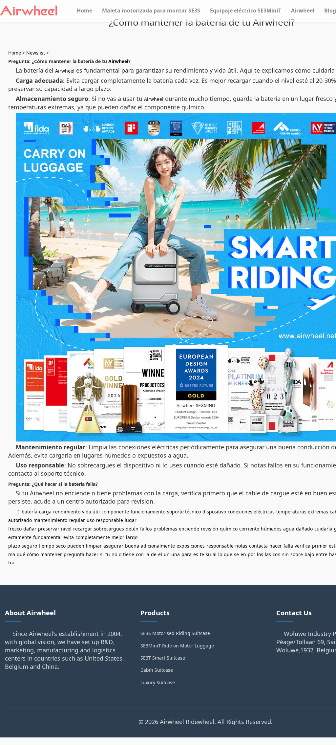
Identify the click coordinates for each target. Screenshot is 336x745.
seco (61, 546)
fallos (146, 529)
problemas (165, 529)
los (260, 554)
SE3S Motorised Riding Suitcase (175, 633)
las (268, 554)
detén (132, 529)
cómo (33, 554)
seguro (29, 546)
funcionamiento (148, 511)
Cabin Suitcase (156, 670)
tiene (128, 554)
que (228, 554)
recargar (82, 529)
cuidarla (323, 529)
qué (21, 554)
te (202, 554)
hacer (275, 546)
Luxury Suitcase (157, 682)
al (215, 554)
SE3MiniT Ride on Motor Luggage (177, 646)
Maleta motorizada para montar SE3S (151, 10)
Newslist (35, 53)
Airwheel (302, 10)
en (243, 554)
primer (319, 546)
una (175, 554)
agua (288, 529)
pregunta (74, 554)
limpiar (94, 546)
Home (84, 10)
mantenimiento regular (59, 520)
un (167, 554)
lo (220, 554)
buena (132, 546)
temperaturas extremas (302, 511)
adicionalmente (158, 546)
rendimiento (66, 511)
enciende (189, 529)
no (114, 554)
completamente (92, 537)
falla (288, 546)
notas (241, 546)
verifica (302, 546)
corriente (249, 529)
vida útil (91, 511)
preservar (48, 529)
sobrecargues (109, 529)
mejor (118, 537)
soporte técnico (184, 511)
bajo (309, 554)
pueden (75, 546)
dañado (304, 529)
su (208, 554)
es (195, 554)
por (251, 554)
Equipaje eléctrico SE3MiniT (245, 10)
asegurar (113, 546)
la (147, 554)
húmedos (271, 529)
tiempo (46, 546)
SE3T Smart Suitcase (162, 658)
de (154, 554)
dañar (29, 529)
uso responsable (105, 520)
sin (285, 554)
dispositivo (214, 511)
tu (107, 554)
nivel (66, 529)
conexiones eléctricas (251, 511)
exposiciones (191, 546)
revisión (209, 529)
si (102, 554)
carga (45, 511)
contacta (258, 546)
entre (321, 554)
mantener (51, 554)
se (236, 554)
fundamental (47, 537)
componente (115, 511)
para (186, 554)
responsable (220, 546)
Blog (330, 10)
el (160, 554)
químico (229, 529)
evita (68, 537)
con (140, 554)
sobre (296, 554)
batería (29, 511)
